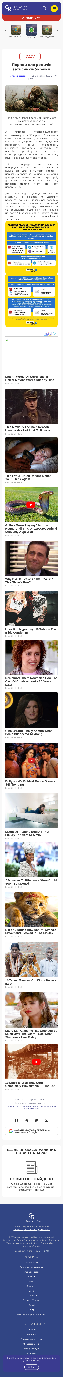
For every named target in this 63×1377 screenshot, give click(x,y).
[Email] (47, 1120)
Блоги (31, 1276)
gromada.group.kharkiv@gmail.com (31, 1229)
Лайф (31, 1309)
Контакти (31, 1353)
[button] (16, 1120)
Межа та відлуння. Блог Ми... (31, 1314)
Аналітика (31, 1295)
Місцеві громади (31, 1344)
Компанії (31, 1334)
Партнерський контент (31, 1267)
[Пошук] (44, 8)
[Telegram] (26, 1120)
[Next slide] (58, 31)
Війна (31, 1291)
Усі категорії (31, 1262)
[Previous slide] (5, 31)
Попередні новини (30, 56)
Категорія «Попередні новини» (30, 1103)
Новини (31, 1329)
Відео (31, 1281)
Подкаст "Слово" (31, 1300)
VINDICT (44, 1251)
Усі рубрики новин (36, 1100)
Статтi (31, 1305)
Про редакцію (31, 1348)
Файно (31, 1367)
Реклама (31, 1286)
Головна (19, 1100)
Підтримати (33, 18)
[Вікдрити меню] (54, 8)
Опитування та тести (31, 1339)
